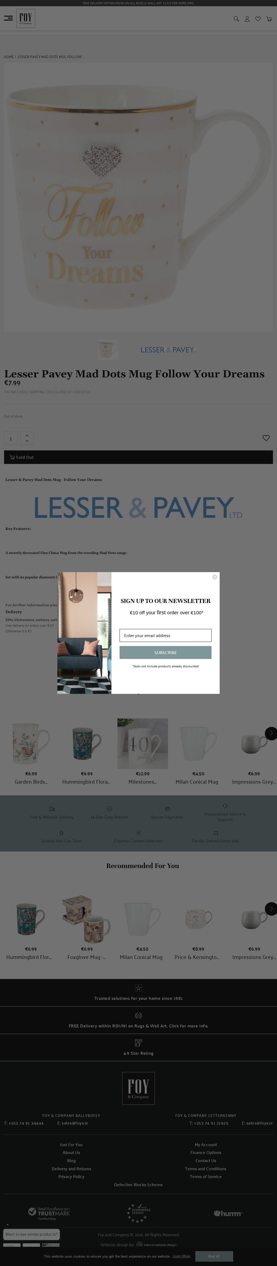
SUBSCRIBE (165, 652)
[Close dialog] (214, 577)
